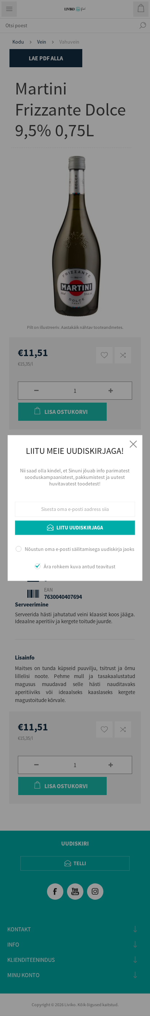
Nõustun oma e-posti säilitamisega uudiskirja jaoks (79, 549)
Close (133, 444)
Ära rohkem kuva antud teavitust (79, 567)
